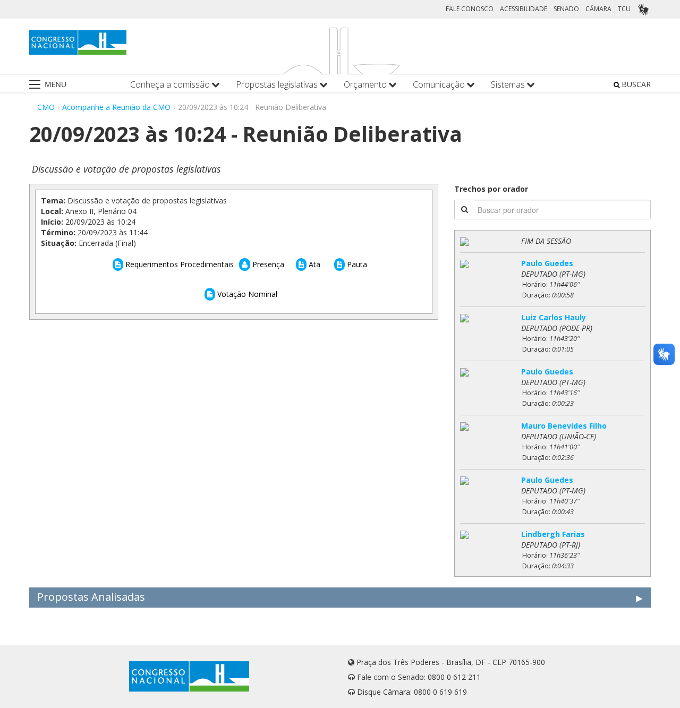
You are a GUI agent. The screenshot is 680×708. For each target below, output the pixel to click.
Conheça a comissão (171, 84)
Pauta (356, 264)
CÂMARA (598, 8)
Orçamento (366, 84)
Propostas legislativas (278, 84)
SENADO (566, 8)
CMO (46, 107)
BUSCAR (635, 84)
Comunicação (440, 84)
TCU (624, 8)
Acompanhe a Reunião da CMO (116, 107)
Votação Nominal (246, 294)
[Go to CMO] (77, 42)
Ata (313, 264)
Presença (267, 264)
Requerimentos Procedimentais (178, 264)
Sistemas (509, 84)
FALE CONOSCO (470, 8)
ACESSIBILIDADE (523, 8)
